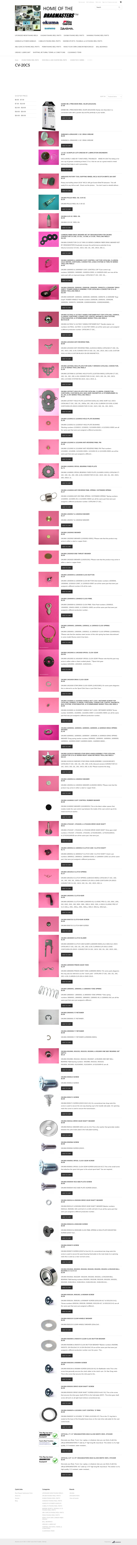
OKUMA (72, 1493)
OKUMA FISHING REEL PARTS (50, 35)
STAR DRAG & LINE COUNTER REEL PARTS (54, 60)
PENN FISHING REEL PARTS (51, 47)
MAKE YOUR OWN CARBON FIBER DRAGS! (79, 47)
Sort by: (103, 96)
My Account (82, 2)
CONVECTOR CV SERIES (77, 60)
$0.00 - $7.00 (19, 100)
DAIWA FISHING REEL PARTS (74, 35)
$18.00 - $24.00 (20, 111)
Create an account (112, 2)
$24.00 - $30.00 (20, 115)
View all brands (74, 1498)
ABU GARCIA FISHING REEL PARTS (27, 47)
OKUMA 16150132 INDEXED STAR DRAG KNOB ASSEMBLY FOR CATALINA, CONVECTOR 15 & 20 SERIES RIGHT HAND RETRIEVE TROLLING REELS (88, 755)
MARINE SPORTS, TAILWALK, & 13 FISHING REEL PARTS (82, 41)
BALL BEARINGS (101, 47)
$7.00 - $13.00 (20, 104)
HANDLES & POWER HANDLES (25, 41)
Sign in (104, 2)
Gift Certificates (90, 2)
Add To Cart (66, 118)
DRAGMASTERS (75, 1495)
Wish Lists (98, 2)
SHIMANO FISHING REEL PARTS (98, 35)
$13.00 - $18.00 (20, 107)
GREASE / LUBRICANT (23, 52)
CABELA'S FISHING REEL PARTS (50, 41)
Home (16, 60)
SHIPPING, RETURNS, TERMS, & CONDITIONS (49, 52)
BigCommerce (117, 1542)
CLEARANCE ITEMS (74, 52)
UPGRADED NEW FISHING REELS (26, 35)
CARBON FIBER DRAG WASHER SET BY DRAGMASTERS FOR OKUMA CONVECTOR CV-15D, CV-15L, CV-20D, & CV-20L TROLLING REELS (86, 236)
